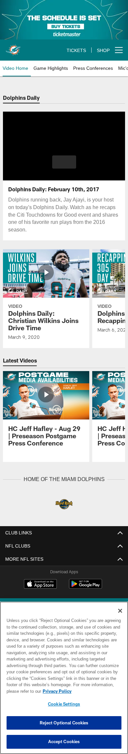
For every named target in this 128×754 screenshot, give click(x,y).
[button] (64, 162)
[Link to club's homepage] (13, 47)
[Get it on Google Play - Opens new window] (85, 587)
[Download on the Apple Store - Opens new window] (40, 584)
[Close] (120, 611)
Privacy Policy (55, 691)
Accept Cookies (64, 741)
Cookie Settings (64, 704)
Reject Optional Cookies (64, 722)
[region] (64, 678)
